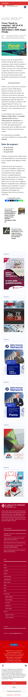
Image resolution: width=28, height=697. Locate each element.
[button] (26, 665)
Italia (5, 591)
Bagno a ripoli (7, 582)
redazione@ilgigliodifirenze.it (16, 633)
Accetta (14, 683)
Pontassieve (8, 605)
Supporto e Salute (9, 614)
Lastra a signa (8, 608)
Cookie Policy (10, 694)
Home (2, 35)
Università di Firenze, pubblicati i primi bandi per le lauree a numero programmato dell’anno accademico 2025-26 (10, 215)
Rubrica (5, 611)
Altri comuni (6, 593)
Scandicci (6, 570)
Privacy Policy (17, 694)
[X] (12, 200)
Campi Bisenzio (7, 579)
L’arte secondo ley (9, 617)
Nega (14, 687)
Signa (5, 585)
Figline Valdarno (9, 596)
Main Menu (6, 3)
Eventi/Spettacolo (5, 19)
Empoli (5, 573)
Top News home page (14, 19)
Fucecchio (7, 602)
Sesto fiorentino (7, 576)
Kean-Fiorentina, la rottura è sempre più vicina (14, 542)
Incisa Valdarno (8, 599)
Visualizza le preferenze (14, 691)
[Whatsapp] (21, 200)
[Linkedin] (16, 200)
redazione (7, 17)
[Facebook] (25, 7)
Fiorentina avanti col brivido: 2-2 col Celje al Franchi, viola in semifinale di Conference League (17, 233)
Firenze (20, 17)
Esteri (5, 588)
